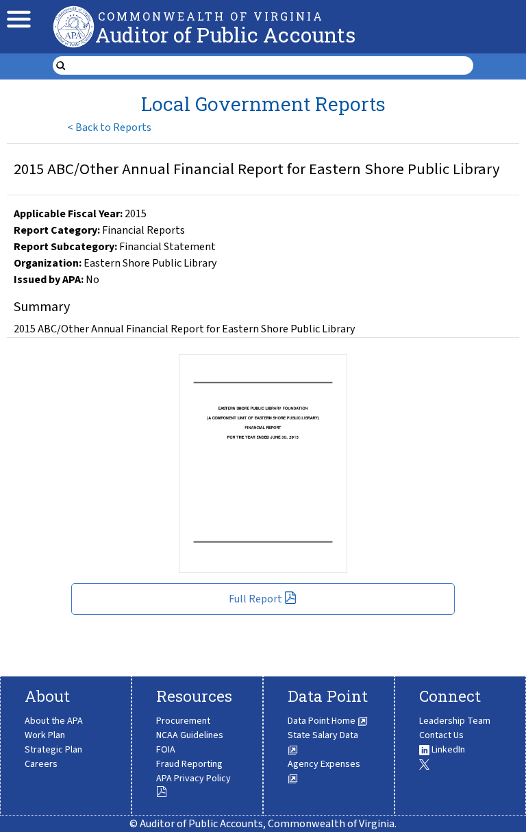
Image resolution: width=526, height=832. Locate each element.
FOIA (165, 750)
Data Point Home (323, 721)
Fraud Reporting (189, 764)
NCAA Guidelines (189, 735)
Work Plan (45, 735)
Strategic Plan (53, 750)
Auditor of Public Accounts (225, 34)
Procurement (183, 721)
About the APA (54, 721)
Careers (41, 764)
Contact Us (441, 735)
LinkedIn (447, 750)
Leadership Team (454, 721)
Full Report (255, 599)
